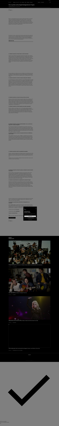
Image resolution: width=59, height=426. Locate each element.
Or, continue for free (30, 219)
